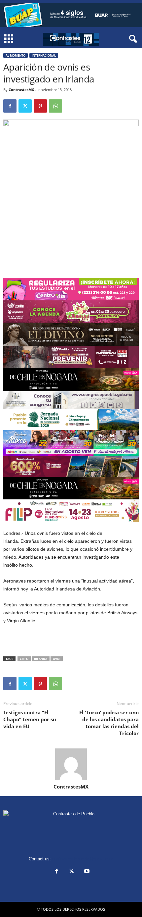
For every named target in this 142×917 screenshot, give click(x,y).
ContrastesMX (21, 89)
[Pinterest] (40, 106)
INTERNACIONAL (44, 55)
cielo (24, 659)
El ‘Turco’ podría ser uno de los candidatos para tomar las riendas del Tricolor (109, 723)
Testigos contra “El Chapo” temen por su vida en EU (29, 719)
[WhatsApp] (55, 106)
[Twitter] (25, 106)
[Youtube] (86, 871)
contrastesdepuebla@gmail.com (83, 858)
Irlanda (40, 659)
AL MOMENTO (15, 55)
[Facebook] (10, 106)
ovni (56, 659)
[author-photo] (71, 764)
